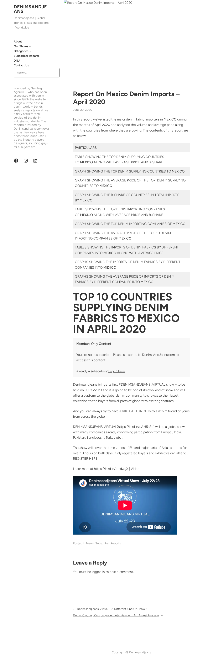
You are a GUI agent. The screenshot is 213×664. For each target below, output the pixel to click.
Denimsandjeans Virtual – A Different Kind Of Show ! (112, 609)
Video (135, 469)
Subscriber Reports (108, 543)
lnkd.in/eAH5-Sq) (141, 427)
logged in (98, 572)
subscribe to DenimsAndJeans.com (149, 355)
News (90, 543)
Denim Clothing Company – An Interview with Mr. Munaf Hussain (116, 615)
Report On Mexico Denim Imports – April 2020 (126, 98)
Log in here (116, 371)
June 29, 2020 (82, 110)
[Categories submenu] (30, 51)
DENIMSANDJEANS (30, 9)
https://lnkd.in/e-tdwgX (111, 469)
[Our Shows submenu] (30, 46)
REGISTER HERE (85, 458)
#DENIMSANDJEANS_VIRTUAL (142, 384)
